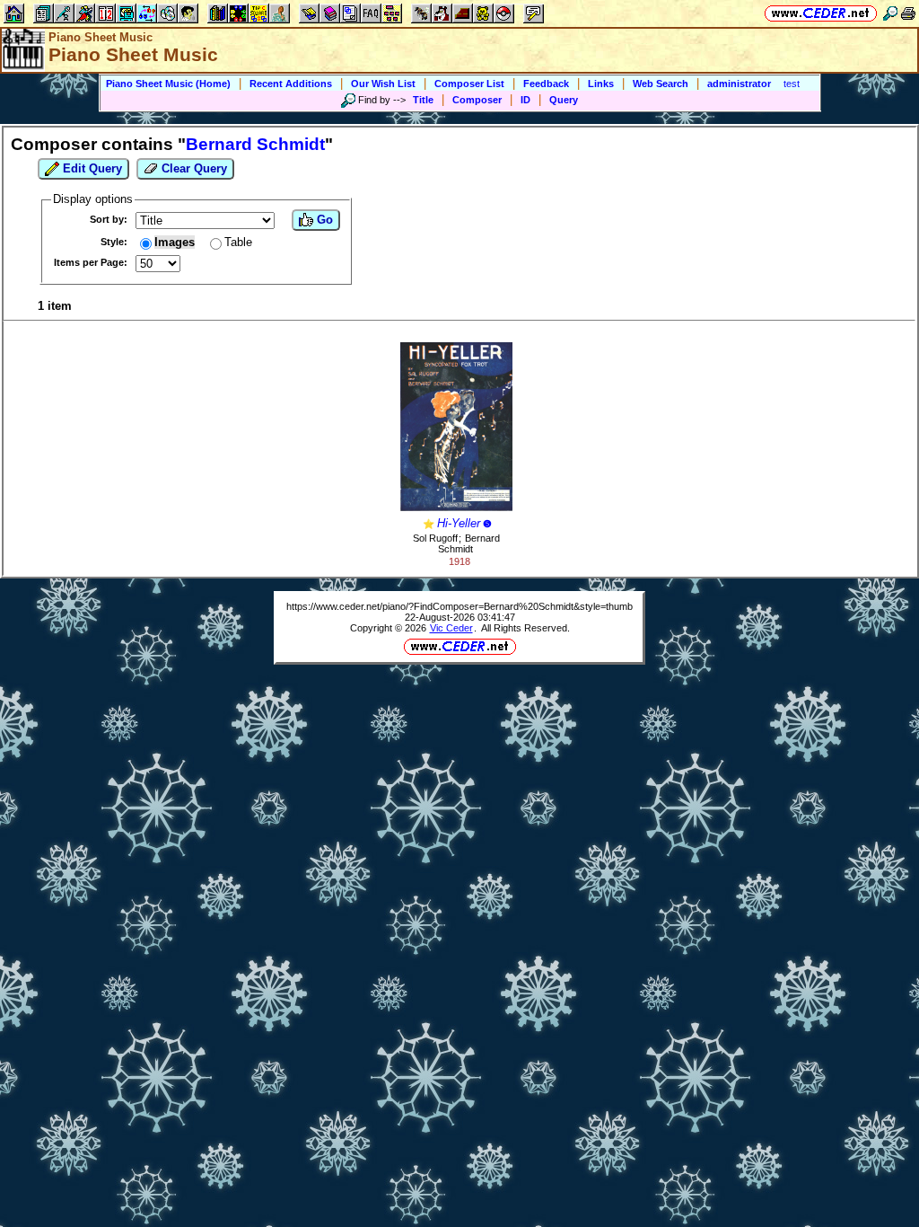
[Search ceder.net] (890, 13)
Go (323, 219)
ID (525, 99)
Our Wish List (383, 83)
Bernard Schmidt (469, 543)
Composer (477, 99)
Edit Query (90, 168)
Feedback (546, 83)
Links (601, 83)
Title (423, 99)
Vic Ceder (451, 627)
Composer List (469, 83)
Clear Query (192, 168)
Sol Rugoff (435, 538)
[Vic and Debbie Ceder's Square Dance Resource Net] (821, 13)
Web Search (660, 83)
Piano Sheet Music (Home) (168, 83)
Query (563, 99)
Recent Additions (290, 83)
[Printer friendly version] (908, 13)
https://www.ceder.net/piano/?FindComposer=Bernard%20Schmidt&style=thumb (459, 606)
